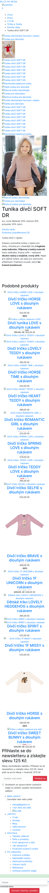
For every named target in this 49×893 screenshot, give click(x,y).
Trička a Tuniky (14, 24)
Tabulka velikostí (20, 836)
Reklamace (17, 867)
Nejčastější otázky (21, 858)
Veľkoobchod (19, 826)
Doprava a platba (21, 855)
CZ (4, 1)
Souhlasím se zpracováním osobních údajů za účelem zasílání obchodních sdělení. (23, 787)
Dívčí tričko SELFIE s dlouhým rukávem (24, 490)
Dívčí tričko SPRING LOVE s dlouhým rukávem (24, 447)
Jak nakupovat (19, 845)
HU (8, 1)
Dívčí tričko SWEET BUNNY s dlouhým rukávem (24, 737)
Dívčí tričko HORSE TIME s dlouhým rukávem (24, 376)
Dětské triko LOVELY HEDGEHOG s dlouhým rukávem (24, 606)
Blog (14, 823)
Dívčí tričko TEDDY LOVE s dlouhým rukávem (24, 471)
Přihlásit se (40, 778)
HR (12, 1)
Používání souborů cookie (25, 848)
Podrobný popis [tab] (10, 232)
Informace (12, 833)
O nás (15, 817)
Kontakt (16, 820)
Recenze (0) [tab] (24, 232)
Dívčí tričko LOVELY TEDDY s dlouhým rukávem (24, 352)
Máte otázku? (14, 796)
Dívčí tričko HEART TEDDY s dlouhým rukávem (24, 400)
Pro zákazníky (14, 852)
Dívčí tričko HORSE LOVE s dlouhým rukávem (24, 303)
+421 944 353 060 (21, 807)
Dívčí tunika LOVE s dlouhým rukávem (24, 325)
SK (1, 1)
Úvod (10, 14)
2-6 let (10, 21)
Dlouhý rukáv (13, 27)
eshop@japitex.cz (21, 804)
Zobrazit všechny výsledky (24, 890)
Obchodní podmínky (22, 861)
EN (15, 1)
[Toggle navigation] (5, 11)
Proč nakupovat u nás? (23, 842)
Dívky (10, 18)
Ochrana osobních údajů (24, 870)
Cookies (16, 830)
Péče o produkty (20, 839)
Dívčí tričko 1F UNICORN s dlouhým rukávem (24, 582)
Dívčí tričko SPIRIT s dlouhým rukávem (24, 628)
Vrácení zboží (19, 864)
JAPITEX (11, 814)
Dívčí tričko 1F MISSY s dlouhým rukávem (24, 647)
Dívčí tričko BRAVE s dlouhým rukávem (24, 558)
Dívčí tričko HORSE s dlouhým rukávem (24, 715)
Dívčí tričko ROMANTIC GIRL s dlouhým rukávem (24, 424)
